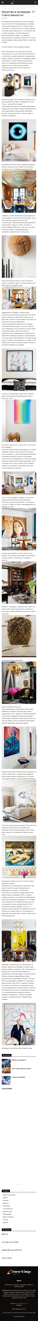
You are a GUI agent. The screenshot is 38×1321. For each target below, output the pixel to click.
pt (19, 1316)
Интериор (6, 1206)
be (6, 1312)
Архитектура (7, 1211)
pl (15, 1312)
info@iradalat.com (22, 1303)
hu (9, 1312)
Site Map (19, 1305)
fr (14, 1316)
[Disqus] (19, 1113)
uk (32, 1312)
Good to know (6, 1055)
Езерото (6, 1203)
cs (13, 1312)
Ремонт (5, 1198)
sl (24, 1312)
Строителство (8, 1209)
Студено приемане (18, 1077)
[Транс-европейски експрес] (6, 1070)
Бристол (5, 1234)
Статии (5, 1220)
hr (11, 1312)
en (4, 1312)
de (17, 1316)
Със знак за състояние (10, 1242)
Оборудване (7, 1214)
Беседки (5, 1200)
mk (18, 1312)
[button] (35, 2)
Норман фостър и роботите (12, 1250)
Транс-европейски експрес (21, 1068)
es (21, 1316)
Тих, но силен (7, 1258)
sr (26, 1312)
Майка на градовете (18, 1060)
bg (34, 1312)
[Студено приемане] (6, 1081)
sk (22, 1312)
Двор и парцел (8, 1217)
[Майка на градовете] (6, 1065)
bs (29, 1312)
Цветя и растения (9, 1195)
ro (20, 1312)
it (23, 1316)
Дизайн (5, 1222)
